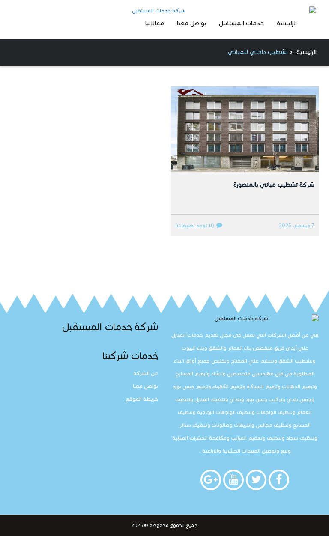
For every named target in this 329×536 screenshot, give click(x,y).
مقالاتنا (154, 23)
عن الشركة (145, 373)
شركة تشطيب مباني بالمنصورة (273, 184)
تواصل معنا (191, 23)
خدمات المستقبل (241, 23)
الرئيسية (287, 23)
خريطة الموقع (142, 399)
